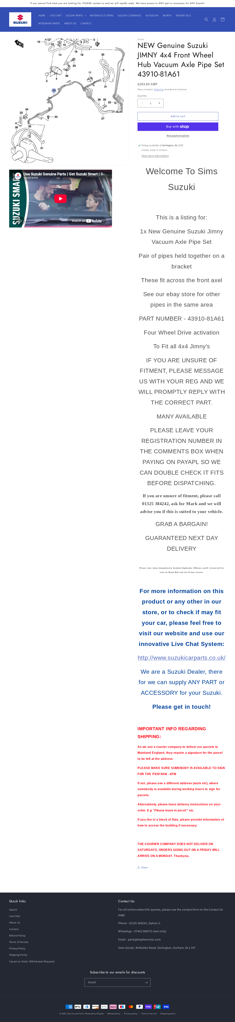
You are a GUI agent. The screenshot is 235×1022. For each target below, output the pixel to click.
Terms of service (149, 1013)
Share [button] (144, 867)
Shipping (158, 89)
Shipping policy (168, 1013)
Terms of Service (18, 942)
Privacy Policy (17, 948)
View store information (155, 155)
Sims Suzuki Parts (75, 1013)
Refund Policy (17, 935)
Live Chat (14, 916)
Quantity (142, 95)
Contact (14, 929)
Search (13, 909)
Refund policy (113, 1013)
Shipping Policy (18, 955)
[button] (76, 15)
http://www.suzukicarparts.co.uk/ (182, 657)
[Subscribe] (146, 982)
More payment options (178, 135)
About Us (14, 922)
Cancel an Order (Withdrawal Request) (32, 961)
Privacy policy (131, 1013)
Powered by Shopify (94, 1013)
